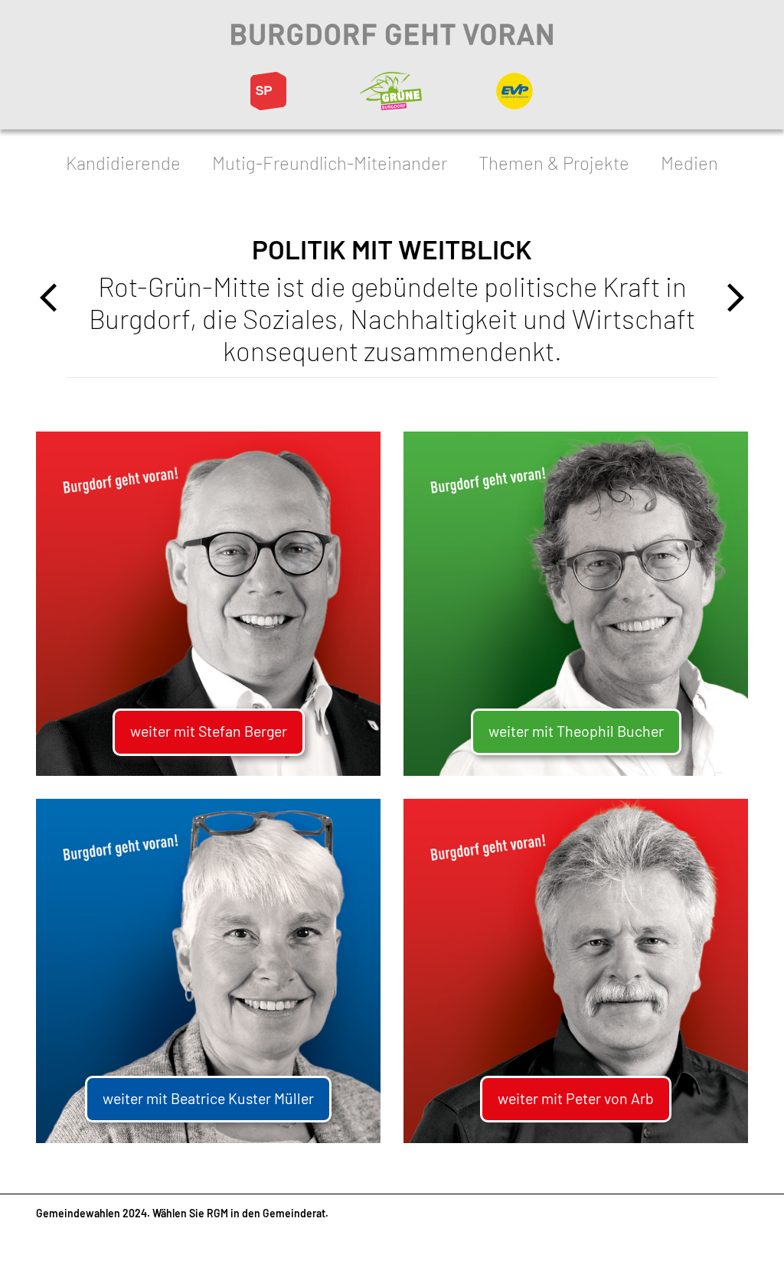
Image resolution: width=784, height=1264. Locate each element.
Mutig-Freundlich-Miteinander (329, 162)
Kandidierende (123, 162)
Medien (689, 162)
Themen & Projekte (554, 162)
